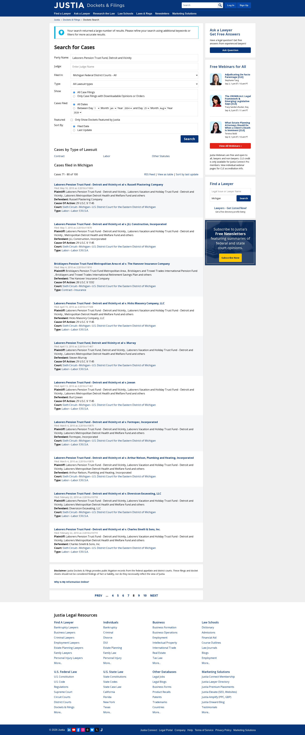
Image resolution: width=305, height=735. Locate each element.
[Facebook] (78, 730)
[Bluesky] (92, 730)
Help (190, 730)
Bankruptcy (110, 627)
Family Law (109, 653)
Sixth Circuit (70, 207)
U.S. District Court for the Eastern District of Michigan (124, 207)
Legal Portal (166, 730)
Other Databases (164, 672)
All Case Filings (86, 92)
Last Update (84, 130)
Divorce (107, 637)
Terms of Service (204, 730)
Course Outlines (211, 642)
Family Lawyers (63, 653)
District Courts (62, 702)
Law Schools (125, 13)
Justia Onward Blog (213, 702)
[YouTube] (74, 730)
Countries (158, 707)
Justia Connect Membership (218, 676)
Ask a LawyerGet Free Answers (225, 31)
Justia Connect (148, 730)
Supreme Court (63, 692)
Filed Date (83, 126)
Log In (230, 5)
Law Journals (209, 647)
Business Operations (164, 632)
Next (154, 595)
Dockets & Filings (64, 707)
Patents (157, 697)
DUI (105, 642)
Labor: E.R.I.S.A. (79, 211)
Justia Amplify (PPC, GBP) (216, 697)
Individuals (110, 622)
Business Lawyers (64, 632)
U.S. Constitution (64, 676)
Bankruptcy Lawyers (66, 627)
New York (109, 702)
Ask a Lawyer (82, 13)
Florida (107, 697)
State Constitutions (114, 676)
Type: (57, 84)
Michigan (84, 207)
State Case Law (112, 687)
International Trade (164, 647)
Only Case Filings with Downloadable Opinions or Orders (111, 96)
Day (90, 108)
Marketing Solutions (184, 13)
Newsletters (162, 13)
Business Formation (164, 627)
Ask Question (230, 50)
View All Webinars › (230, 145)
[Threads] (87, 730)
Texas (106, 707)
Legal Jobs (158, 676)
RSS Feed (149, 174)
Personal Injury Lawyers (68, 658)
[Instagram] (83, 730)
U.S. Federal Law (65, 672)
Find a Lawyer (62, 13)
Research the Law (104, 13)
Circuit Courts (62, 697)
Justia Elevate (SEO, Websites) (219, 692)
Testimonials (209, 707)
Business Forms (161, 687)
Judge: (57, 66)
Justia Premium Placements (218, 687)
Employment (159, 637)
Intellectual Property (164, 642)
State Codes (110, 681)
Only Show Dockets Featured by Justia (97, 119)
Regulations (61, 687)
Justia (61, 729)
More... (58, 663)
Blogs (205, 653)
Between (82, 108)
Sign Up (244, 5)
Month (105, 108)
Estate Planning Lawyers (68, 647)
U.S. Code (59, 681)
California (109, 692)
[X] (97, 730)
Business (158, 622)
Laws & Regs (144, 13)
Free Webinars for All (228, 66)
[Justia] (69, 5)
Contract (59, 156)
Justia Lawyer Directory (215, 681)
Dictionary (208, 627)
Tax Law (157, 658)
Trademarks (159, 702)
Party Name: (61, 57)
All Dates (82, 104)
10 (144, 595)
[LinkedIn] (69, 730)
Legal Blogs (159, 681)
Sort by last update (187, 174)
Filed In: (58, 75)
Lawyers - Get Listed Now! (230, 208)
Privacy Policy (223, 730)
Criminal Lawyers (64, 637)
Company (180, 730)
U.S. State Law (113, 672)
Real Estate (159, 653)
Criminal (108, 632)
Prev (98, 595)
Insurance (80, 290)
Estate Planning (112, 647)
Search (189, 139)
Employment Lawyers (66, 642)
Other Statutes (161, 156)
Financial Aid (209, 637)
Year (120, 108)
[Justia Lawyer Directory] (101, 730)
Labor (106, 156)
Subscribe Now (230, 257)
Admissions (208, 632)
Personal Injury (112, 658)
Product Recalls (161, 692)
